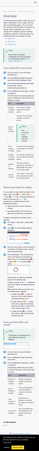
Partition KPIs (12, 44)
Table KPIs (11, 38)
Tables (6, 425)
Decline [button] (6, 447)
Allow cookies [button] (18, 447)
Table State (11, 41)
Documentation (12, 11)
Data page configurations (18, 60)
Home (5, 11)
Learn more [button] (7, 442)
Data (26, 11)
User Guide (20, 11)
